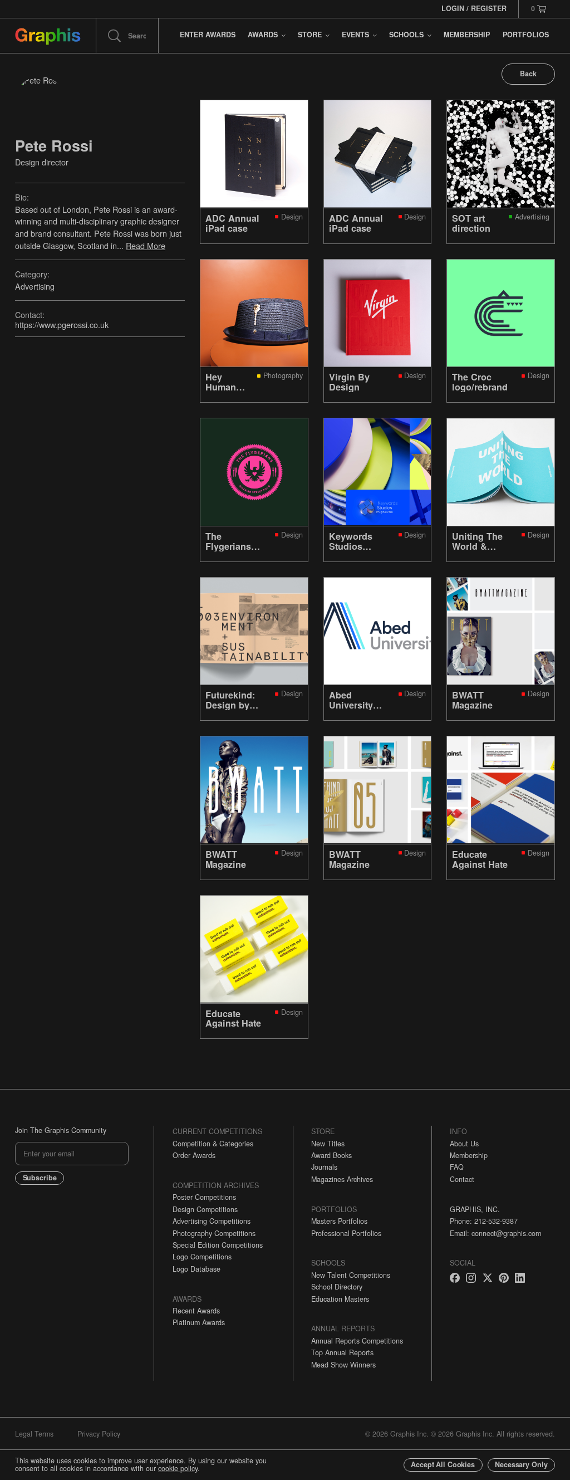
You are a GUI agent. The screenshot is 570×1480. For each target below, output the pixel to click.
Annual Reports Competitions (357, 1341)
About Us (464, 1144)
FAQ (457, 1167)
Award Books (331, 1155)
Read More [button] (145, 245)
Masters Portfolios (339, 1221)
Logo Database (196, 1269)
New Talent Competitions (350, 1275)
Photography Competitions (214, 1233)
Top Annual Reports (342, 1352)
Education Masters (340, 1299)
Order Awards (194, 1155)
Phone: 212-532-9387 (484, 1221)
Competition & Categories (213, 1144)
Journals (324, 1167)
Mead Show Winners (343, 1365)
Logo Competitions (202, 1257)
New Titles (328, 1144)
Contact (462, 1179)
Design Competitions (205, 1209)
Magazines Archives (342, 1179)
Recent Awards (196, 1311)
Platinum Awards (199, 1322)
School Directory (336, 1287)
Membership (469, 1155)
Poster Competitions (204, 1197)
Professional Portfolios (346, 1233)
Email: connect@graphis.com (495, 1233)
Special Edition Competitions (218, 1245)
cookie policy (178, 1468)
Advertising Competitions (211, 1221)
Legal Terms (34, 1434)
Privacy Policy (98, 1434)
